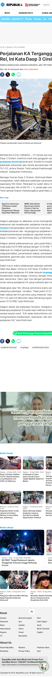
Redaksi (22, 647)
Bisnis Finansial (43, 629)
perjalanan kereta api (11, 161)
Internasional (5, 629)
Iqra (20, 621)
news (7, 13)
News (2, 625)
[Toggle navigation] (2, 5)
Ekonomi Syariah (25, 618)
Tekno (21, 629)
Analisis (22, 625)
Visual (21, 632)
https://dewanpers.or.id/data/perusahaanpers (20, 665)
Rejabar (9, 47)
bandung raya (26, 13)
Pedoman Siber (43, 647)
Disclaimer (4, 651)
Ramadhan (23, 636)
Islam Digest (42, 621)
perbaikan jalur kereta (40, 347)
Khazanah (4, 621)
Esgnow (3, 632)
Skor (39, 618)
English (40, 632)
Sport (39, 625)
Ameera (3, 618)
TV (1, 636)
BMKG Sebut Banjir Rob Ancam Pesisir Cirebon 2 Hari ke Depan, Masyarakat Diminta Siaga (32, 208)
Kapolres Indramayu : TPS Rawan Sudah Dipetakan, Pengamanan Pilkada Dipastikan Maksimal (11, 208)
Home (2, 47)
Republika (6, 19)
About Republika (6, 647)
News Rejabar (19, 47)
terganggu (24, 347)
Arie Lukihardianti (31, 69)
